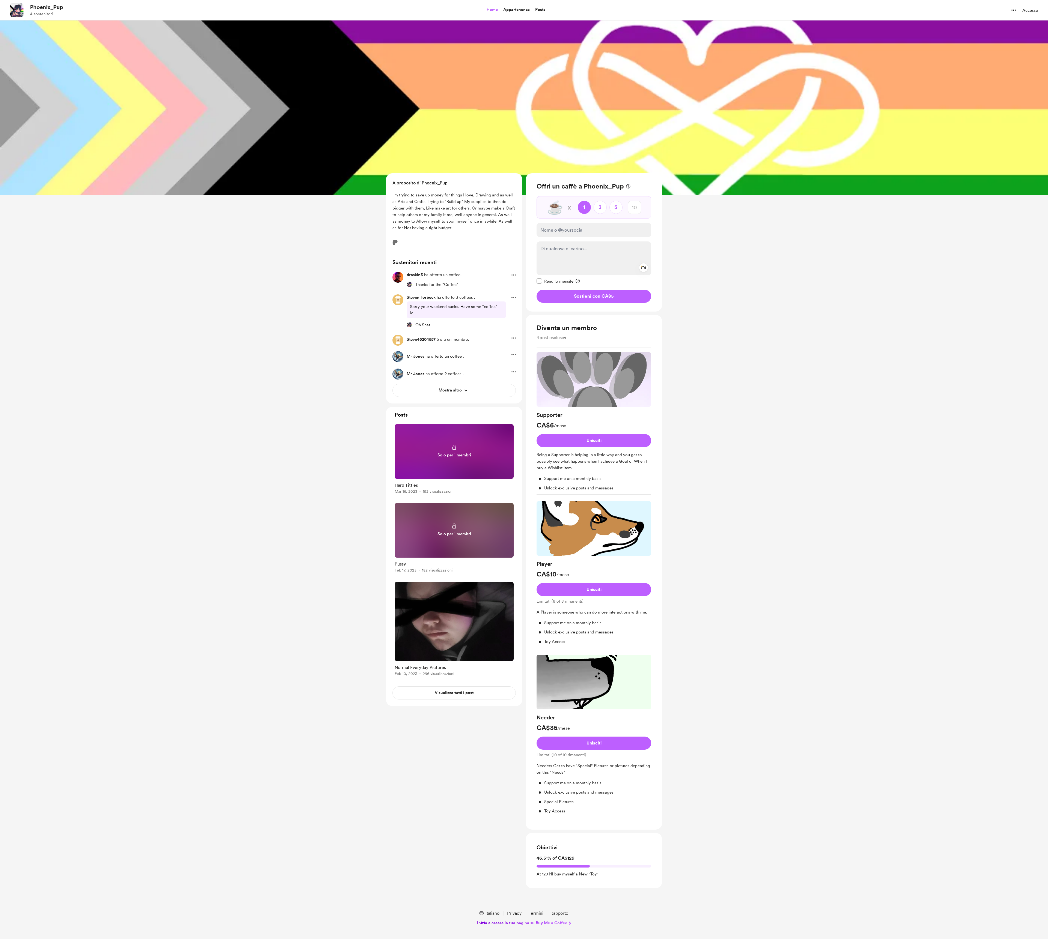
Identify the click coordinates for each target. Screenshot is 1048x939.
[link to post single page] (454, 460)
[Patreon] (395, 242)
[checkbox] (555, 281)
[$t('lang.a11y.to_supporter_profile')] (409, 284)
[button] (492, 9)
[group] (594, 423)
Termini (536, 913)
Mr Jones (415, 356)
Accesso (1030, 10)
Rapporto (559, 913)
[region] (594, 242)
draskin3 (415, 274)
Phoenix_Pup (46, 7)
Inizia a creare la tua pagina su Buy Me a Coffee (522, 922)
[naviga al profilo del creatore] (16, 10)
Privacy (514, 913)
